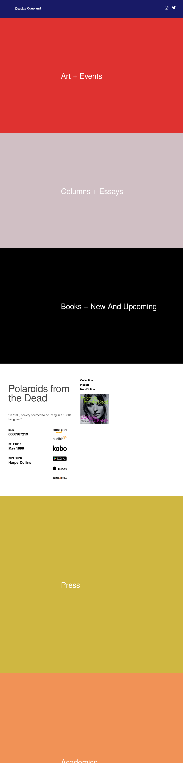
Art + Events (81, 75)
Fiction (84, 385)
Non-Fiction (87, 389)
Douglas (28, 8)
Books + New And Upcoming (109, 306)
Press (70, 584)
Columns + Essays (92, 191)
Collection (86, 380)
